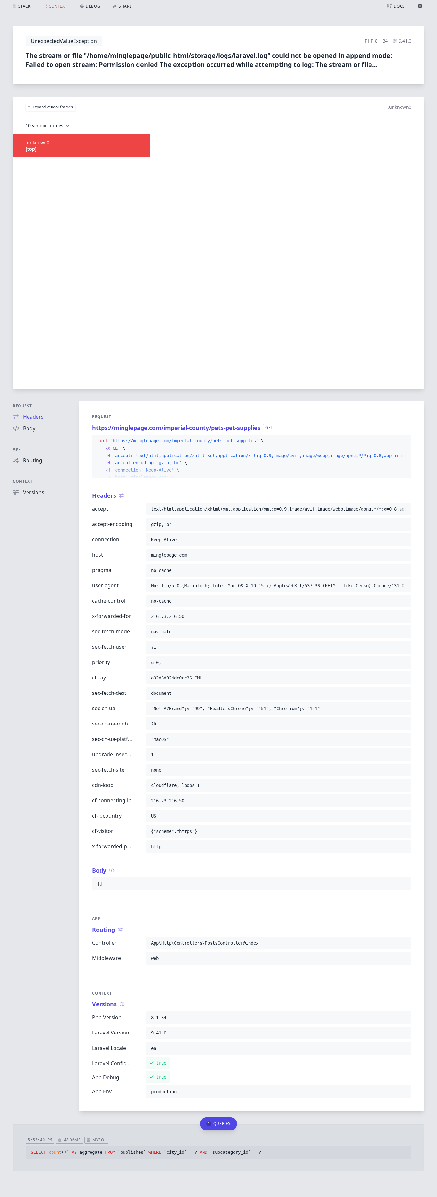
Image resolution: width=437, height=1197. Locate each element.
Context (22, 481)
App (17, 449)
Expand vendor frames (53, 107)
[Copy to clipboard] (404, 441)
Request (22, 405)
